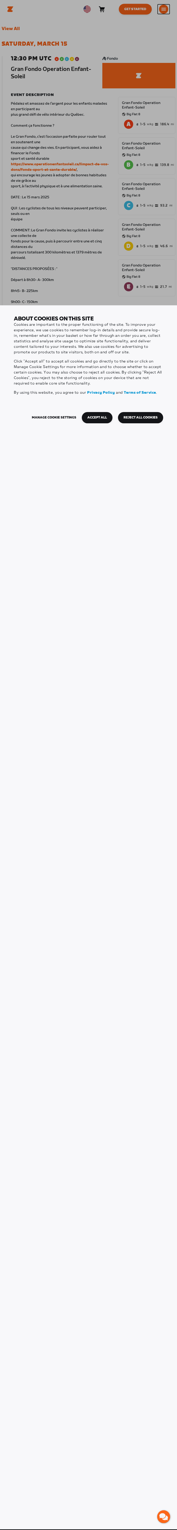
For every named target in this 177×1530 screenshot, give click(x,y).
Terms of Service (140, 392)
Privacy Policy (101, 392)
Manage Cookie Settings (54, 417)
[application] (163, 1516)
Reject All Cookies (141, 417)
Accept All (97, 417)
